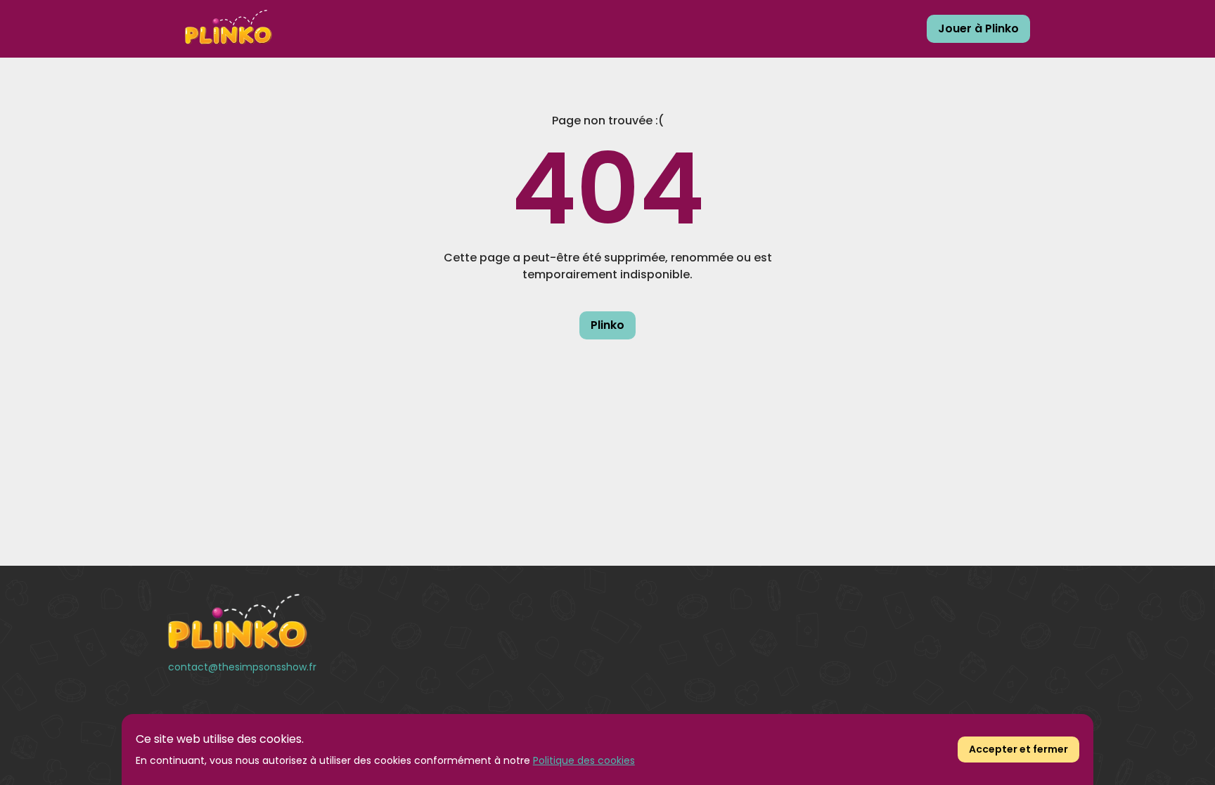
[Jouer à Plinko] (228, 29)
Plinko (607, 325)
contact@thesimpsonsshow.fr (242, 667)
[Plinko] (307, 622)
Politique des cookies (584, 760)
